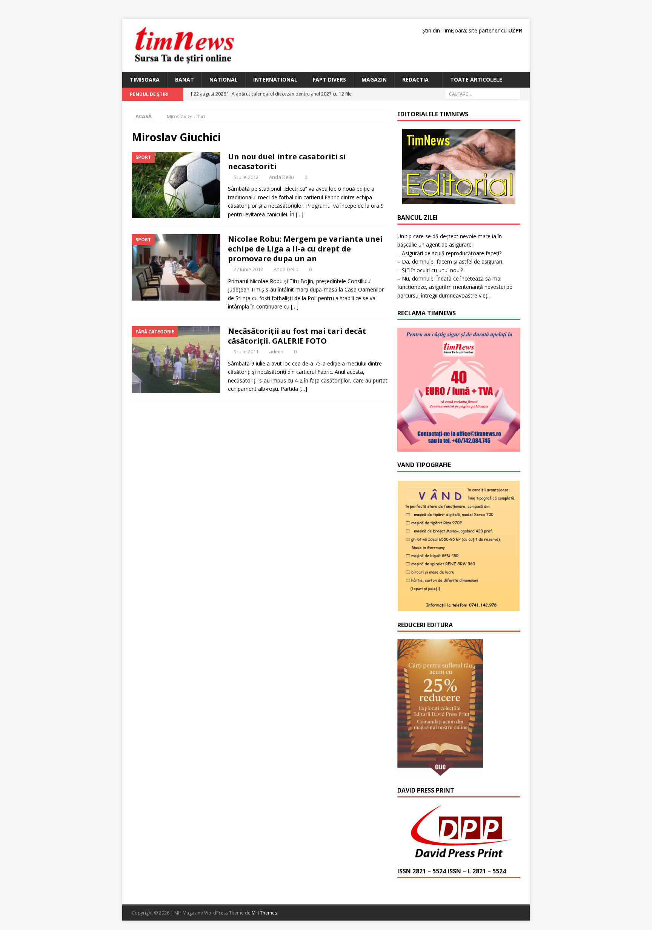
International (275, 79)
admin (276, 351)
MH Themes (264, 913)
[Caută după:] (482, 93)
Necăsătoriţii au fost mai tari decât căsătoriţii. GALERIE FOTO (297, 336)
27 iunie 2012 (248, 269)
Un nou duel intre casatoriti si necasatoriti (287, 161)
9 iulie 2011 (246, 351)
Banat (184, 79)
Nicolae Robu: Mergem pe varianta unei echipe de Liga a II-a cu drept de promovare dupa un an (305, 249)
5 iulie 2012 (246, 177)
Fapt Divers (329, 79)
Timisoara (145, 79)
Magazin (374, 79)
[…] (299, 214)
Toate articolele (476, 79)
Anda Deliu (281, 177)
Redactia (415, 79)
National (223, 79)
